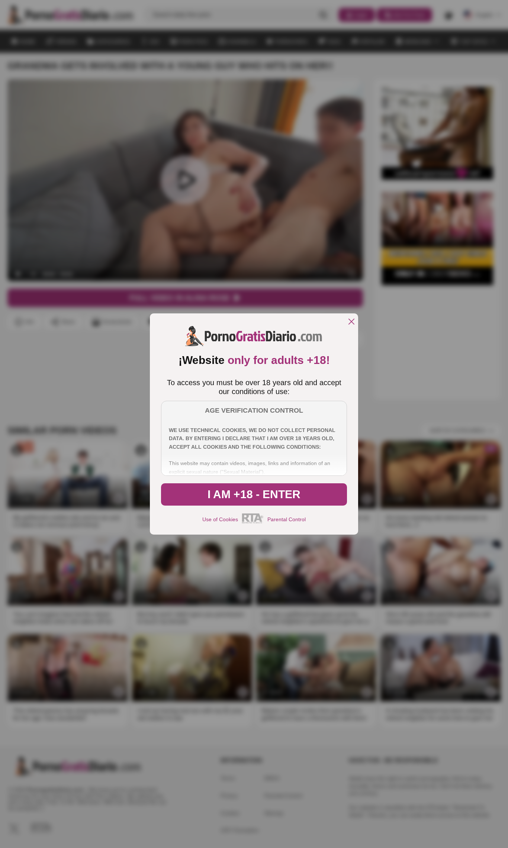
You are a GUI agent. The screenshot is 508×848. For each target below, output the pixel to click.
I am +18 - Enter (254, 494)
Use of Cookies (220, 519)
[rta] (253, 522)
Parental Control (286, 519)
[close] (351, 322)
